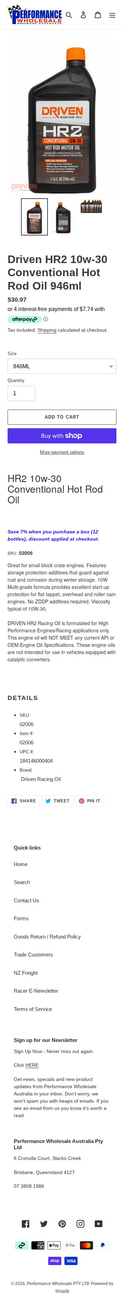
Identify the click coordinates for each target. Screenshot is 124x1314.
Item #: (27, 733)
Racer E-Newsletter (36, 991)
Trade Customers (33, 954)
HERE (32, 1065)
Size (12, 353)
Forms (21, 918)
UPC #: (27, 751)
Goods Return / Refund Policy (47, 937)
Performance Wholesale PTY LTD (58, 1283)
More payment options (62, 452)
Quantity (16, 380)
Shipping (47, 330)
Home (21, 864)
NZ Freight (26, 973)
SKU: (12, 553)
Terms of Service (33, 1009)
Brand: (26, 770)
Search (22, 882)
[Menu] (112, 14)
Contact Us (26, 900)
